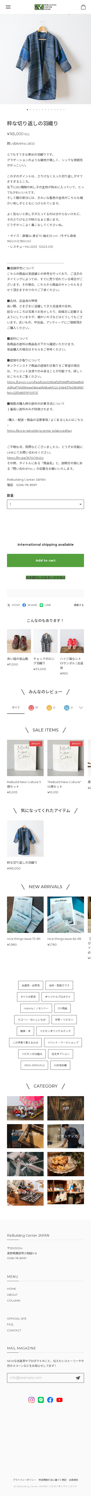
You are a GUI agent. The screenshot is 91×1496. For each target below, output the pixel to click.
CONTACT (14, 1330)
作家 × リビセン (64, 1019)
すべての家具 (28, 996)
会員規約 (73, 1479)
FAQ (10, 1324)
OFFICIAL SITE (17, 1318)
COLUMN (13, 1300)
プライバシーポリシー (24, 1479)
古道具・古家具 (31, 985)
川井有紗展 (60, 1065)
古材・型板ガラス (59, 985)
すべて (16, 707)
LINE (48, 605)
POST (16, 605)
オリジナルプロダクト (58, 996)
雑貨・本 (25, 1031)
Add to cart (46, 560)
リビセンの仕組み (32, 1054)
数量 (10, 495)
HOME (11, 1288)
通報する (79, 605)
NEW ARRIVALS (34, 1065)
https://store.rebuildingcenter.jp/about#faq (39, 431)
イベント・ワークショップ (63, 1042)
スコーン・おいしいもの (32, 1019)
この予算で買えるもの (25, 1042)
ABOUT (12, 1294)
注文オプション (61, 1054)
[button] (27, 109)
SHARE (32, 605)
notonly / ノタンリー (36, 1008)
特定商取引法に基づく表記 (52, 1479)
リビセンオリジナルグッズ (55, 1031)
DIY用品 (62, 1008)
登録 (78, 1378)
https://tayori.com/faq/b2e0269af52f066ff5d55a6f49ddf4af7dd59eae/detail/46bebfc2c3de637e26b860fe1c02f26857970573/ (45, 387)
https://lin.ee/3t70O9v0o (25, 458)
